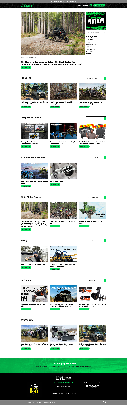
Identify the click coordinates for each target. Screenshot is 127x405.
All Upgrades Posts (91, 280)
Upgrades (88, 53)
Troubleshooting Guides (92, 51)
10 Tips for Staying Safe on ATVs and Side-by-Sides (62, 265)
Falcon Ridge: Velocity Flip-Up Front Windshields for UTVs (61, 305)
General (88, 42)
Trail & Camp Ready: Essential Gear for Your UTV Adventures (34, 103)
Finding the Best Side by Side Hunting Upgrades (61, 103)
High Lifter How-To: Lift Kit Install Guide (34, 182)
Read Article (26, 67)
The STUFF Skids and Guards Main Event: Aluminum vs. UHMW (92, 142)
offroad (38, 60)
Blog (79, 5)
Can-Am (27, 60)
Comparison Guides (91, 41)
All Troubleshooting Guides (94, 157)
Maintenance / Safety (91, 44)
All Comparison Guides (92, 118)
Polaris (42, 60)
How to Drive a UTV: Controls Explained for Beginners (90, 103)
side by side (55, 60)
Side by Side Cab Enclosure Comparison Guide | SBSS (31, 142)
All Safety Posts (91, 240)
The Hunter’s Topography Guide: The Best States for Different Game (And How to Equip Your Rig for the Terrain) (51, 63)
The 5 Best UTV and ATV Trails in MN (62, 222)
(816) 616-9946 (63, 392)
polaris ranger (48, 60)
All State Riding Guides (92, 197)
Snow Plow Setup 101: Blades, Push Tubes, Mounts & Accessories (63, 345)
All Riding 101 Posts (92, 78)
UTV (60, 60)
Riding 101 (88, 46)
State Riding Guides (91, 49)
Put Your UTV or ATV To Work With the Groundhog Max (92, 305)
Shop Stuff (100, 5)
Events (85, 5)
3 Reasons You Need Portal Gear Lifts (33, 305)
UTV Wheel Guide (56, 182)
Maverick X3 (32, 60)
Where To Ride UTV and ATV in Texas (90, 222)
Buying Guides (89, 39)
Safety (87, 47)
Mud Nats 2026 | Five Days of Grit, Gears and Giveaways (34, 345)
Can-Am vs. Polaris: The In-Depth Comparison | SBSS (63, 142)
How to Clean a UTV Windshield (33, 265)
